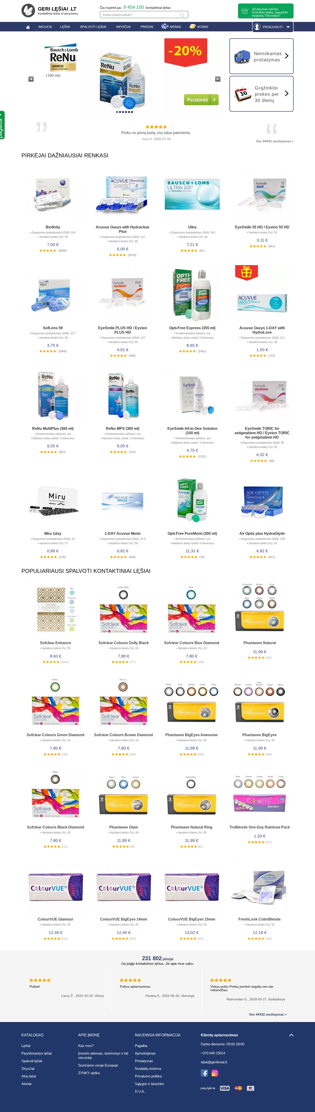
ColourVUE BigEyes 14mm (123, 919)
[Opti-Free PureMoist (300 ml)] (192, 501)
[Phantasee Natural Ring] (191, 795)
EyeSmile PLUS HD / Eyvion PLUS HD (122, 330)
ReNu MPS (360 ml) (122, 428)
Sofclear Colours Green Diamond (55, 735)
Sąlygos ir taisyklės (149, 1084)
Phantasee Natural (260, 643)
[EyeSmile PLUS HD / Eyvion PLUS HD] (123, 295)
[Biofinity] (53, 194)
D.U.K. (140, 1091)
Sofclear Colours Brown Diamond (123, 735)
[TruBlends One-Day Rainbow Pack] (259, 795)
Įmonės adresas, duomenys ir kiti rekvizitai (103, 1055)
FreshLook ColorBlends (259, 919)
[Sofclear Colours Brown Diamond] (123, 702)
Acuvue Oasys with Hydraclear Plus (122, 229)
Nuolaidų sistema (148, 1068)
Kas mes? (86, 1046)
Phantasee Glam (123, 827)
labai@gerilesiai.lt (214, 1062)
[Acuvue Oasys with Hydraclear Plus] (123, 194)
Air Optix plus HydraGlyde (262, 533)
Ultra (192, 227)
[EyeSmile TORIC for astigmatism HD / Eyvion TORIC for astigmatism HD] (262, 396)
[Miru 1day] (53, 501)
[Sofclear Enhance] (55, 610)
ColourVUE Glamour (55, 919)
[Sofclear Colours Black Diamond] (55, 795)
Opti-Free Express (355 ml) (192, 328)
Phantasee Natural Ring (191, 827)
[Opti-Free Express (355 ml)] (192, 295)
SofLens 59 (53, 328)
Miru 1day (52, 533)
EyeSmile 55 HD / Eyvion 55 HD (262, 227)
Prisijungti (273, 27)
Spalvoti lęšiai (31, 1061)
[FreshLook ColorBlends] (259, 887)
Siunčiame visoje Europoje (98, 1065)
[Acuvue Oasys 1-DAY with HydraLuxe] (262, 295)
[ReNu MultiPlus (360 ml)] (53, 396)
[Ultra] (192, 194)
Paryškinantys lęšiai (36, 1053)
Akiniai (26, 1084)
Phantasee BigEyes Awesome (191, 735)
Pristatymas (144, 1061)
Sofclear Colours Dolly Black (123, 643)
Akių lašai (28, 1076)
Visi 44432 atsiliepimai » (275, 141)
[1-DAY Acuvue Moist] (123, 501)
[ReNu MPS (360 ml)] (123, 396)
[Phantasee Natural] (259, 610)
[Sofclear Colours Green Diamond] (55, 702)
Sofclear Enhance (55, 643)
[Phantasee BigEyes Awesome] (191, 702)
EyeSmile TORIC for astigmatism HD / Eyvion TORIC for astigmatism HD (262, 433)
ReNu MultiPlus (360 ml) (53, 428)
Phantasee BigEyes (259, 735)
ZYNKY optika (89, 1073)
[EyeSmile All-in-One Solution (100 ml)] (192, 396)
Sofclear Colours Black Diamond (55, 827)
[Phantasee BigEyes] (259, 702)
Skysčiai (27, 1068)
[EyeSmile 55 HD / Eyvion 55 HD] (262, 194)
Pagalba (141, 1046)
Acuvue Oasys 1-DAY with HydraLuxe (262, 330)
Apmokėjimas (145, 1053)
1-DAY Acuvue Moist (122, 533)
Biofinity (53, 227)
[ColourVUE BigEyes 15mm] (191, 887)
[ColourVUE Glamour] (55, 887)
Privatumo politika (148, 1076)
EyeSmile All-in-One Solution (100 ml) (192, 431)
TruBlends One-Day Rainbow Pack (259, 827)
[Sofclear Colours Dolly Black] (123, 610)
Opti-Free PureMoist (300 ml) (192, 533)
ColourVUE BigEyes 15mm (191, 919)
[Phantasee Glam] (123, 795)
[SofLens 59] (53, 295)
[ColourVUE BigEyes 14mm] (123, 887)
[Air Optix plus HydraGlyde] (262, 501)
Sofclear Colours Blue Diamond (191, 643)
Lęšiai (25, 1046)
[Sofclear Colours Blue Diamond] (191, 610)
